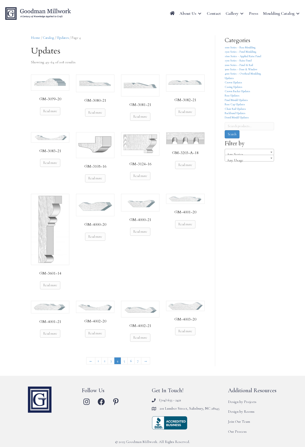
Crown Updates (233, 82)
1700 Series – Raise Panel (238, 60)
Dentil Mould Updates (237, 117)
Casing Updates (233, 87)
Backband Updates (235, 113)
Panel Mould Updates (236, 100)
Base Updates (232, 95)
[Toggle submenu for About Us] (200, 13)
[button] (86, 402)
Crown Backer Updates (237, 91)
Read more (50, 111)
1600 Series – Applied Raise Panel (243, 56)
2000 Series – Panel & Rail (239, 65)
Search (232, 134)
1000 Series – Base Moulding (240, 47)
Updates (63, 37)
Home (35, 37)
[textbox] (249, 154)
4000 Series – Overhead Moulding (243, 73)
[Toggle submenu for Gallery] (242, 13)
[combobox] (249, 152)
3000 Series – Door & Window (241, 69)
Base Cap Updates (235, 104)
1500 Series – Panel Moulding (240, 51)
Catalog (48, 37)
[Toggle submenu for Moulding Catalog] (298, 13)
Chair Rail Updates (235, 108)
